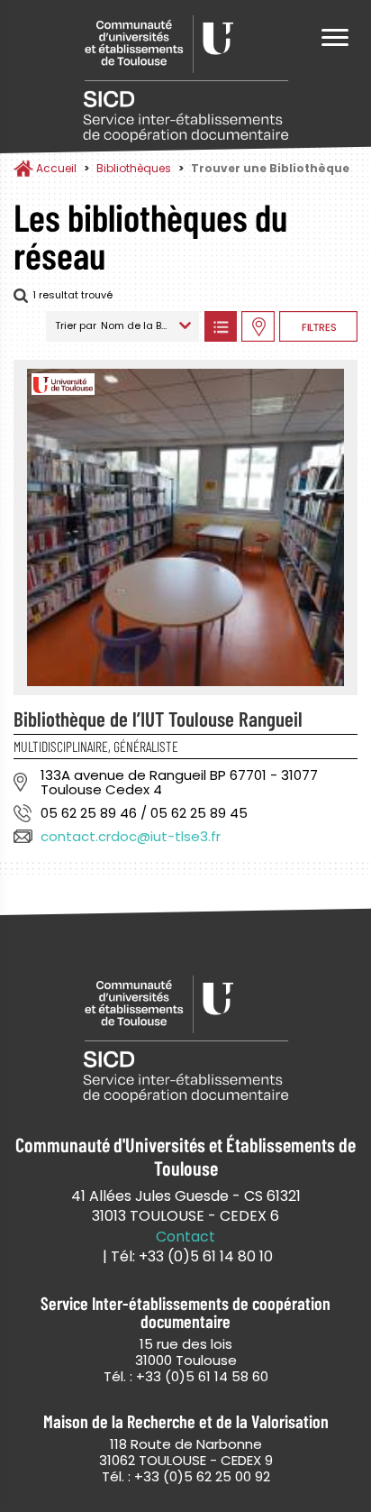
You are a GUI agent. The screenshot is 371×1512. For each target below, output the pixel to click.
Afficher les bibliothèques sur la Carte (258, 326)
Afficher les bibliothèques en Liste (220, 326)
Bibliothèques (133, 168)
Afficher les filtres (318, 326)
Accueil (56, 168)
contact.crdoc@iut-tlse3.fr (131, 836)
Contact (185, 1237)
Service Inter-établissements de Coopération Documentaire (185, 79)
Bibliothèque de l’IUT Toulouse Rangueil (158, 718)
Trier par (75, 325)
